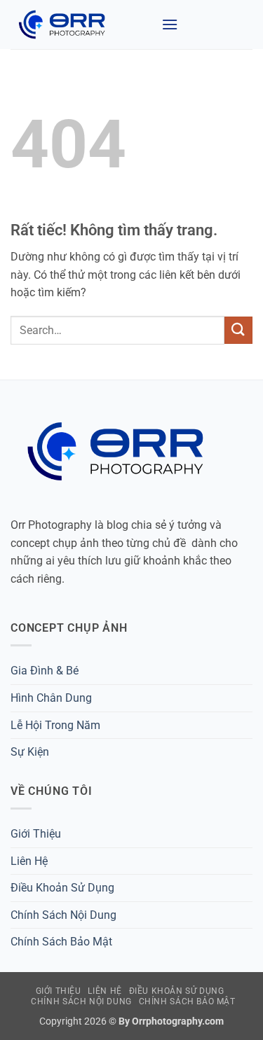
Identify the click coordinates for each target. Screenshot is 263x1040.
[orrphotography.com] (81, 24)
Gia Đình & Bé (45, 670)
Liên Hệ (29, 861)
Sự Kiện (30, 751)
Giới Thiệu (36, 833)
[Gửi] (238, 330)
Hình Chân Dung (51, 698)
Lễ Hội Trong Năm (55, 725)
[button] (169, 24)
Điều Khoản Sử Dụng (62, 887)
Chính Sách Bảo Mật (61, 941)
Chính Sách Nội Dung (63, 915)
